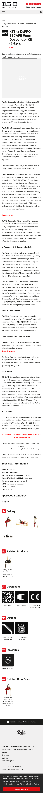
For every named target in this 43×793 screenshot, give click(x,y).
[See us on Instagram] (36, 4)
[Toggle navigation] (21, 12)
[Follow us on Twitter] (30, 4)
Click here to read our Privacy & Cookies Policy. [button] (21, 784)
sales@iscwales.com (15, 769)
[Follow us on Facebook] (27, 4)
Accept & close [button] (21, 789)
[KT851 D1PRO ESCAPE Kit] (8, 521)
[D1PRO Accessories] (8, 536)
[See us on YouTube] (33, 4)
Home (4, 21)
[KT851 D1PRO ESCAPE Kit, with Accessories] (35, 521)
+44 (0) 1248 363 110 (13, 767)
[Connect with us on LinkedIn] (39, 4)
